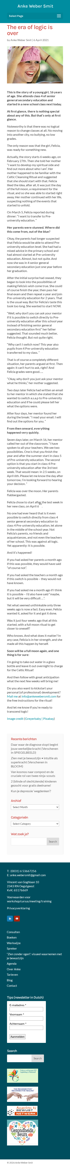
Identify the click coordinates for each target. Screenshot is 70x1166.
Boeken (12, 937)
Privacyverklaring (18, 908)
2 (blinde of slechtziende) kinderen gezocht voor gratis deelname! (34, 783)
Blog (10, 980)
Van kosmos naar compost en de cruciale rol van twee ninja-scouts (33, 774)
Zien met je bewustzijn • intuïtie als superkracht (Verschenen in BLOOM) (34, 762)
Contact (12, 985)
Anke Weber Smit (21, 40)
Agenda (12, 963)
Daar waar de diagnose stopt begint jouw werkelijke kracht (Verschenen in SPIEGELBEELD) (34, 748)
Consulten (13, 932)
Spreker (12, 948)
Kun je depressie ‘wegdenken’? (31, 791)
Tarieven (12, 974)
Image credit (15, 718)
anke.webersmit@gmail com (28, 875)
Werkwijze (14, 943)
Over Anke (14, 969)
